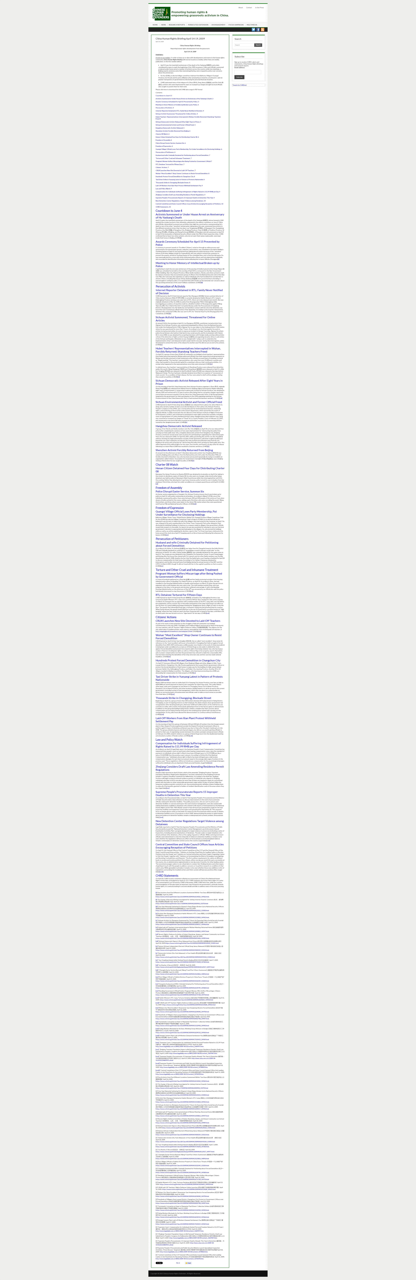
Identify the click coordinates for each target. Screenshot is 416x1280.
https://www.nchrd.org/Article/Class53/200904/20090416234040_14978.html (182, 1012)
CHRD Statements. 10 (163, 207)
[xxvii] (208, 841)
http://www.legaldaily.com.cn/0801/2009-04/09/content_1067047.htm (193, 1053)
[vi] (211, 364)
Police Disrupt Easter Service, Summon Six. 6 (171, 143)
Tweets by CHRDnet (239, 85)
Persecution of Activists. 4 (165, 108)
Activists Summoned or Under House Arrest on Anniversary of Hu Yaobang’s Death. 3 (184, 99)
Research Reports (177, 25)
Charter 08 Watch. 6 (162, 134)
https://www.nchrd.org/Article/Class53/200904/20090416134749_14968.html (182, 988)
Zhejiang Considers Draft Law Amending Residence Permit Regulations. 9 (180, 195)
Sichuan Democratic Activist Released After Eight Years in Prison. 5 (178, 122)
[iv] (170, 313)
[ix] (186, 422)
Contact (249, 7)
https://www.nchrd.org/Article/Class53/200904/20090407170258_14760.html (182, 962)
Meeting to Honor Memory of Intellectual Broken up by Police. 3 (177, 105)
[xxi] (173, 694)
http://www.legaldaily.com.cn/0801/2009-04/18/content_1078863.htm (184, 1067)
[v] (161, 345)
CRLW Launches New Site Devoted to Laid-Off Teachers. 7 (176, 170)
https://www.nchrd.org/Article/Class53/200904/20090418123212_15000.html (182, 910)
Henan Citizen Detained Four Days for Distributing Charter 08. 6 (177, 137)
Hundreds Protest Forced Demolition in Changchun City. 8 (175, 176)
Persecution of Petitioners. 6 (165, 152)
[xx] (194, 673)
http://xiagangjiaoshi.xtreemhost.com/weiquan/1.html (174, 631)
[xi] (193, 461)
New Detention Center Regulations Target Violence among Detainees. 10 (181, 201)
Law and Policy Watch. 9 (164, 189)
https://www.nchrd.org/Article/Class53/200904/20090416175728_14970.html (182, 995)
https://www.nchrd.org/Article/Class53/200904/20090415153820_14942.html (182, 917)
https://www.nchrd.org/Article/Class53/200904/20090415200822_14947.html (182, 931)
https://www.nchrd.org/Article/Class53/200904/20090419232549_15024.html (182, 981)
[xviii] (199, 631)
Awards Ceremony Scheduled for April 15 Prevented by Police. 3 (177, 102)
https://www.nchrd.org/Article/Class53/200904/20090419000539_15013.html (182, 950)
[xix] (169, 657)
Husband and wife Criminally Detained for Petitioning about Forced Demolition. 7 (183, 155)
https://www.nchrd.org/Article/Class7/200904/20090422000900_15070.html (182, 903)
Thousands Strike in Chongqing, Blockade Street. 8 (173, 182)
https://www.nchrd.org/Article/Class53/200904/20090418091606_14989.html (182, 938)
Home (155, 25)
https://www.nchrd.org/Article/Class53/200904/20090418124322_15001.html (192, 943)
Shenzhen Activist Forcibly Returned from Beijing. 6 (173, 131)
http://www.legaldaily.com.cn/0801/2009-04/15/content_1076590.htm (179, 1074)
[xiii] (195, 504)
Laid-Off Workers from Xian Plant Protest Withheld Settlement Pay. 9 (179, 185)
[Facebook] (258, 29)
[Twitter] (253, 29)
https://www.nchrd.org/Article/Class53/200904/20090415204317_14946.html (182, 924)
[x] (208, 446)
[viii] (221, 398)
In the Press (259, 7)
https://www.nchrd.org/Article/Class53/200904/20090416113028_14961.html (188, 1005)
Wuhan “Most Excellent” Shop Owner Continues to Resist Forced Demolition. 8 (182, 173)
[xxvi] (161, 817)
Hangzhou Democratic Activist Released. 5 (170, 128)
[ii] (218, 259)
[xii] (157, 484)
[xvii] (207, 613)
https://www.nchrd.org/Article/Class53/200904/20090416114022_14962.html (182, 897)
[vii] (178, 377)
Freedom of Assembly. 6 (164, 140)
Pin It (178, 1263)
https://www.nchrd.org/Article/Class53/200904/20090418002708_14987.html (182, 1019)
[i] (180, 238)
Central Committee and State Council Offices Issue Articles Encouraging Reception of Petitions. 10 (189, 204)
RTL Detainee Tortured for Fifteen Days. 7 (170, 164)
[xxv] (167, 788)
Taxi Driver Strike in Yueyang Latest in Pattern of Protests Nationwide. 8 (180, 179)
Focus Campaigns (236, 25)
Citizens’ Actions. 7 (162, 167)
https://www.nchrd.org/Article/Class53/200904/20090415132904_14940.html (182, 1025)
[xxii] (162, 714)
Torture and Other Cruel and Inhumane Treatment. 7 (174, 158)
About (240, 7)
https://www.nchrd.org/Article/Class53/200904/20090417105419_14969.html (182, 1039)
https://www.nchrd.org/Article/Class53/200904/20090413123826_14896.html (182, 974)
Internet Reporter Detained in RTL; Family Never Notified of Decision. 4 (180, 111)
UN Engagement (218, 25)
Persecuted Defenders (198, 25)
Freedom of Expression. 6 (164, 146)
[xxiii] (191, 736)
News (163, 25)
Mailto (188, 1263)
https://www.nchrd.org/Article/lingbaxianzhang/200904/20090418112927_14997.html (185, 967)
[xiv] (167, 535)
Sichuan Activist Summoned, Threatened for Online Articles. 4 (177, 114)
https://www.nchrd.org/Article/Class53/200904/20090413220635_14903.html (186, 1000)
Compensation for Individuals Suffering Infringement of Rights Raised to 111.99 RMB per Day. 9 (188, 192)
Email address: (239, 67)
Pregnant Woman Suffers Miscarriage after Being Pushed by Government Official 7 (184, 161)
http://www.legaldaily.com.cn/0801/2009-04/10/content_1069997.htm (179, 1046)
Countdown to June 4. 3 (164, 96)
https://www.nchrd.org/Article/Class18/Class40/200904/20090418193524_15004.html (185, 957)
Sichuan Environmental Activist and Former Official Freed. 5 (176, 125)
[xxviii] (161, 872)
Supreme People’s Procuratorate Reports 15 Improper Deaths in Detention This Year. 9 (185, 198)
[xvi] (191, 591)
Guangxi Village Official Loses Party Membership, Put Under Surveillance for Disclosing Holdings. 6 (189, 149)
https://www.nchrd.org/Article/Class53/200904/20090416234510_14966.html (182, 1032)
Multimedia (252, 25)
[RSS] (262, 29)
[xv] (162, 566)
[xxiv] (210, 763)
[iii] (202, 282)
